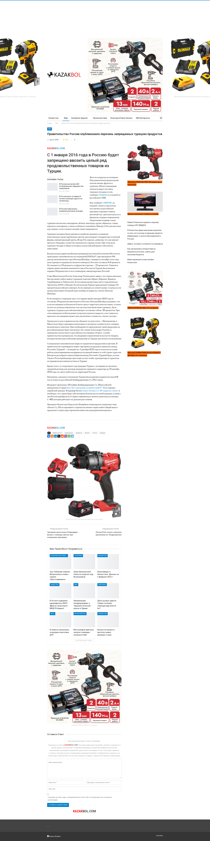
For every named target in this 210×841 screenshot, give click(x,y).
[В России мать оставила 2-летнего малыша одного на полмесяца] (52, 199)
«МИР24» (107, 202)
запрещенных (69, 433)
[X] (58, 436)
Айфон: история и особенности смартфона (145, 244)
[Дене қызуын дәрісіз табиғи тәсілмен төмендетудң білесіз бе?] (108, 590)
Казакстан (53, 118)
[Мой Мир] (55, 436)
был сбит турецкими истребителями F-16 (86, 387)
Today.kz (103, 194)
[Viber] (65, 436)
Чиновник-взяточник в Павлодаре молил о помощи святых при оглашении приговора (62, 534)
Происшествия (100, 118)
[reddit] (62, 436)
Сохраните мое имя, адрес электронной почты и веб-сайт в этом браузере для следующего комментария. (80, 798)
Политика (78, 555)
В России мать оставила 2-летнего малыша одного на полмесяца (70, 198)
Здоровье (102, 584)
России (95, 433)
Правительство (57, 433)
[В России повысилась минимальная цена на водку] (52, 212)
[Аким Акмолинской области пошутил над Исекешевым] (84, 561)
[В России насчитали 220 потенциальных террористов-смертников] (52, 187)
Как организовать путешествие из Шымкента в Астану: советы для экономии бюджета (141, 252)
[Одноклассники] (52, 436)
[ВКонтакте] (48, 436)
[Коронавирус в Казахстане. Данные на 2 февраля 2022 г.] (108, 561)
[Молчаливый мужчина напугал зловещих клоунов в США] (84, 619)
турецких (102, 433)
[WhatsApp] (69, 436)
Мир (66, 118)
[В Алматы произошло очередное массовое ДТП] (60, 619)
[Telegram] (72, 436)
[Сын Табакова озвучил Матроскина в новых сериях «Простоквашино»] (60, 561)
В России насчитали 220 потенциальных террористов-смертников (71, 186)
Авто (52, 613)
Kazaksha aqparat (79, 118)
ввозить (87, 433)
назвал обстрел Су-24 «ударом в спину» (100, 390)
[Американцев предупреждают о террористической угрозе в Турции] (84, 590)
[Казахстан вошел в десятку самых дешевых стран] (108, 619)
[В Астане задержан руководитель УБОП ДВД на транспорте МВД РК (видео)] (60, 590)
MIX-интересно (143, 118)
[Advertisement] (73, 17)
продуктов (79, 433)
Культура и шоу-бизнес (121, 118)
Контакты (159, 836)
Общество (55, 584)
